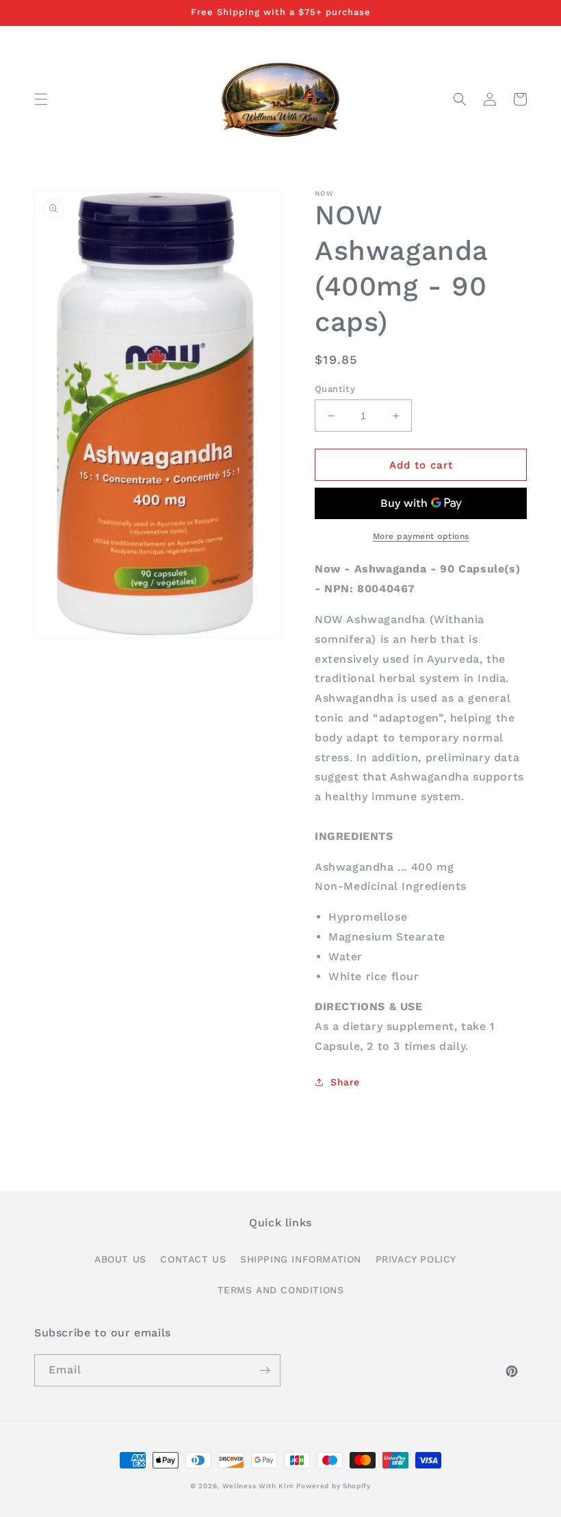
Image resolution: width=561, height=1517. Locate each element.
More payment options (421, 536)
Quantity (335, 389)
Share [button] (345, 1082)
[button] (41, 99)
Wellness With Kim (257, 1486)
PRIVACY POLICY (416, 1259)
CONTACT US (193, 1259)
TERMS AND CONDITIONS (281, 1289)
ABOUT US (120, 1259)
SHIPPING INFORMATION (300, 1259)
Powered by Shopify (333, 1486)
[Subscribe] (265, 1370)
